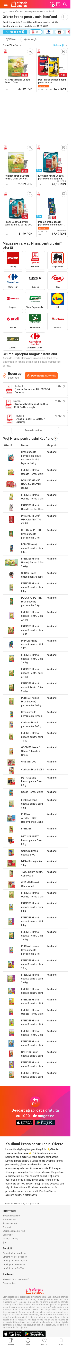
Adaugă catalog (10, 1238)
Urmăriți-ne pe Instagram (15, 1260)
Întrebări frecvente (11, 1215)
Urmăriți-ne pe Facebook (15, 1257)
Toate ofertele (15, 11)
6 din (12, 45)
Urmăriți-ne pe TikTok (13, 1268)
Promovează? (9, 1219)
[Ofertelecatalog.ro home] (20, 4)
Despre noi (8, 1235)
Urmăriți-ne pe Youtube (14, 1264)
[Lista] (58, 4)
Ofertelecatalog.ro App (14, 1231)
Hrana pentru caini (34, 11)
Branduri (7, 1227)
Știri (4, 1242)
